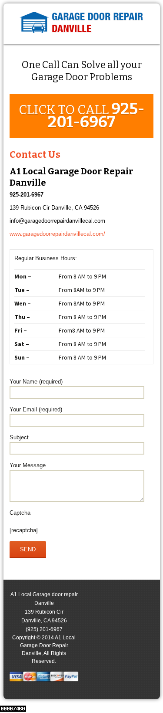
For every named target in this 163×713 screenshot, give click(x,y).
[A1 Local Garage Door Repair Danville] (81, 23)
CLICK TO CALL (81, 115)
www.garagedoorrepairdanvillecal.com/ (57, 234)
